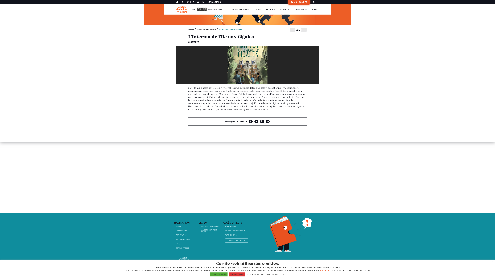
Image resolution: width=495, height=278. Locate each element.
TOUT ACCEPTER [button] (219, 274)
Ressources (301, 9)
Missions (270, 9)
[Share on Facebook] (251, 121)
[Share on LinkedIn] (262, 121)
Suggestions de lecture (206, 29)
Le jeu (258, 9)
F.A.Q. (314, 9)
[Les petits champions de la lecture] (182, 9)
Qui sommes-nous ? (241, 9)
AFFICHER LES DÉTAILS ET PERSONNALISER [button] (265, 274)
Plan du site (231, 235)
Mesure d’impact (183, 239)
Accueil (191, 29)
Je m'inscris (230, 226)
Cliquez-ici (325, 270)
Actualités (285, 9)
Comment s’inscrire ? (210, 226)
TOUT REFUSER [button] (236, 274)
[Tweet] (256, 121)
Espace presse (182, 248)
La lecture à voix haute (208, 231)
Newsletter (214, 2)
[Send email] (268, 121)
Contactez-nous (236, 241)
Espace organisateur (235, 231)
